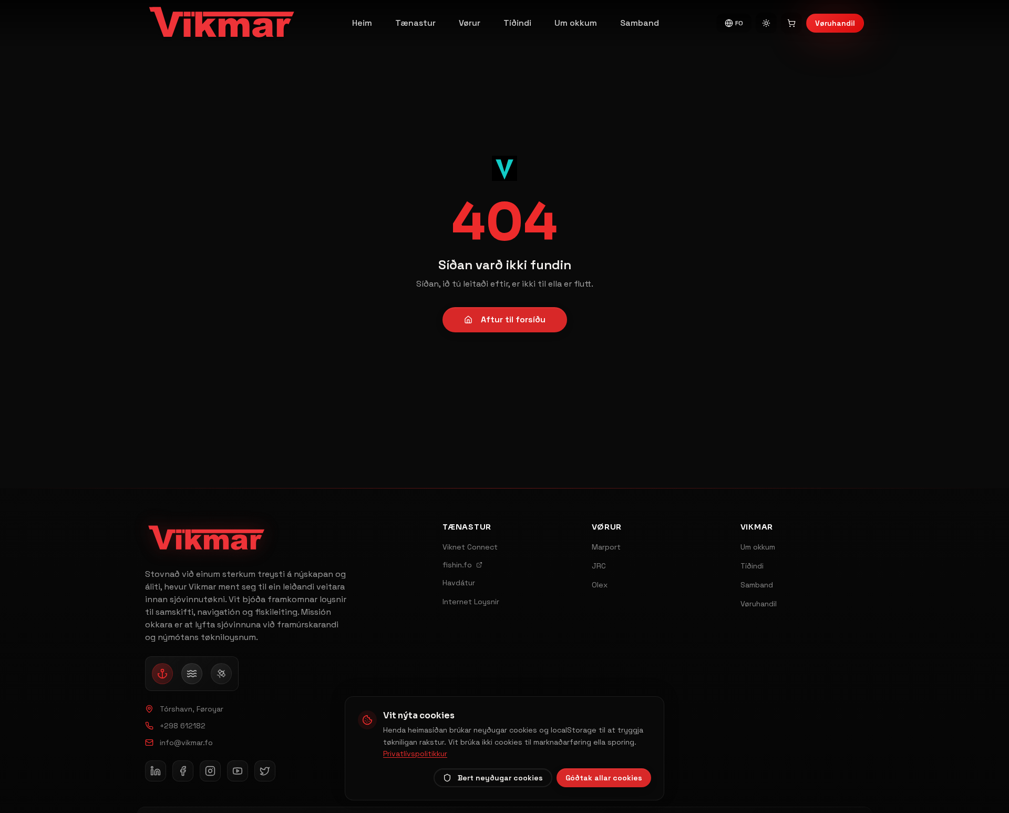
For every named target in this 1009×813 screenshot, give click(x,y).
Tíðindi (517, 22)
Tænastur (415, 22)
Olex (600, 585)
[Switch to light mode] (766, 23)
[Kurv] (791, 23)
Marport (606, 547)
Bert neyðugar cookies (500, 777)
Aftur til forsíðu (513, 319)
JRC (599, 566)
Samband (639, 22)
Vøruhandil (835, 23)
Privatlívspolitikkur (415, 753)
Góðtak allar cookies (603, 777)
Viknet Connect (470, 547)
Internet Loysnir (470, 601)
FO (739, 23)
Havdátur (458, 582)
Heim (362, 22)
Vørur (469, 22)
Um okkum (575, 22)
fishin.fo (457, 565)
